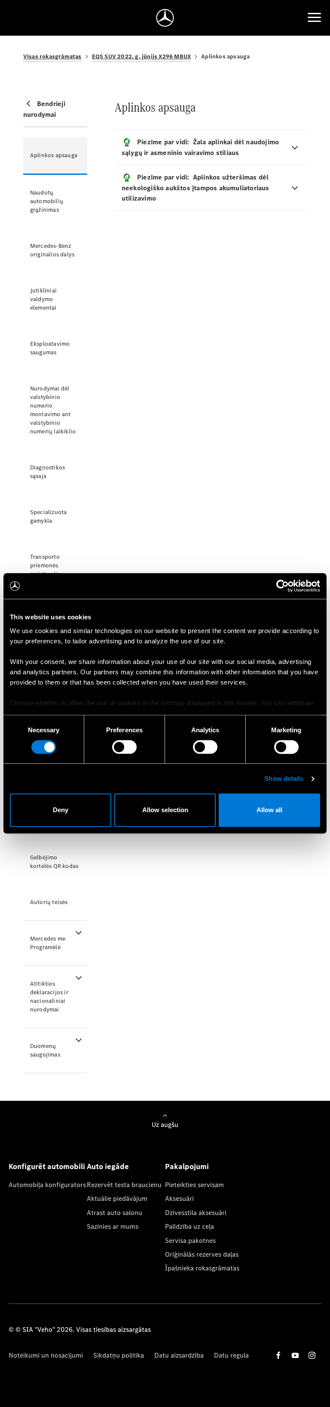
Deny (60, 810)
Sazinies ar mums (112, 1226)
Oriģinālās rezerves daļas (201, 1254)
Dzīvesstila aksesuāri (195, 1212)
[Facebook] (278, 1355)
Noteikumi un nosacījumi (46, 1355)
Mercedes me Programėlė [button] (47, 943)
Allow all (269, 810)
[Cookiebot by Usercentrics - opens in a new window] (282, 585)
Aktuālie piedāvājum (117, 1198)
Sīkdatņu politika (118, 1355)
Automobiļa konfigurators (47, 1184)
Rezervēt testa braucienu (124, 1184)
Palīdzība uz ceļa (189, 1226)
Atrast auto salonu (114, 1212)
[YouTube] (295, 1355)
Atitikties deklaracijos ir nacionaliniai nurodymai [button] (49, 997)
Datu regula (231, 1355)
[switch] (124, 747)
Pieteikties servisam (194, 1184)
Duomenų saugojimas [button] (45, 1050)
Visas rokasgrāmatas (52, 56)
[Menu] (314, 17)
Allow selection (165, 810)
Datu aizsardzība (179, 1355)
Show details (283, 778)
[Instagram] (312, 1355)
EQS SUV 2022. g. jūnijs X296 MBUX (141, 56)
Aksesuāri (179, 1198)
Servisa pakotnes (190, 1240)
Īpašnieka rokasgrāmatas (202, 1268)
